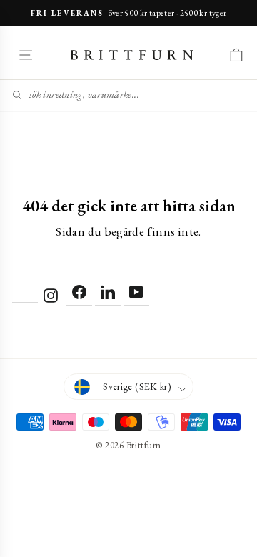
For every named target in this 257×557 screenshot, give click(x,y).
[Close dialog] (241, 156)
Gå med (128, 388)
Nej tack (128, 416)
